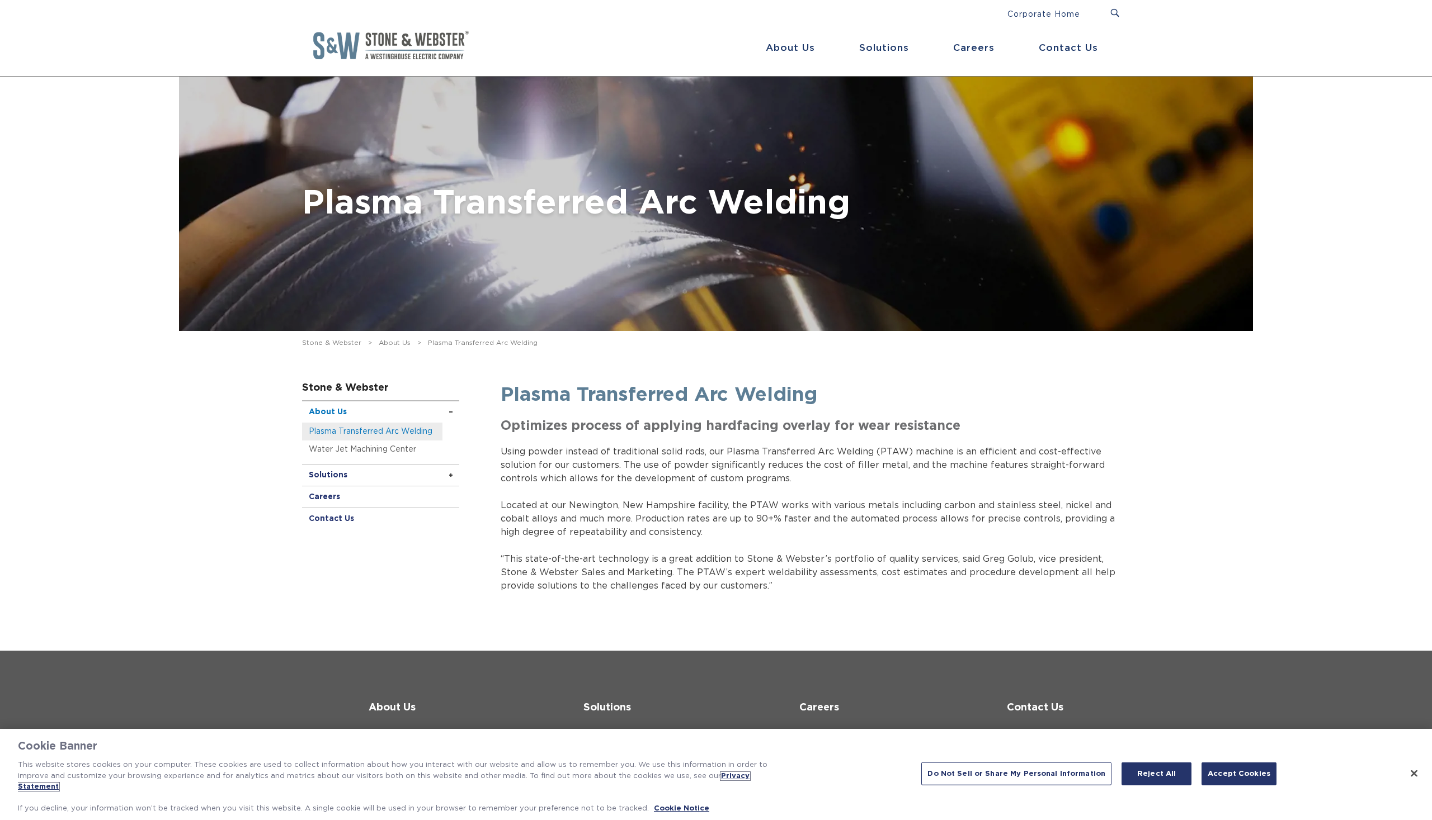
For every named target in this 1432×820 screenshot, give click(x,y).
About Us (790, 48)
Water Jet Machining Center (362, 449)
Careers (974, 48)
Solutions (884, 48)
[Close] (1414, 773)
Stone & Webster (331, 342)
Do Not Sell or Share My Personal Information (1016, 773)
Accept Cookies (1239, 773)
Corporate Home (1043, 14)
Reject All (1156, 773)
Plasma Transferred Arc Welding (370, 431)
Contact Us (1068, 48)
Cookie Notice (681, 808)
